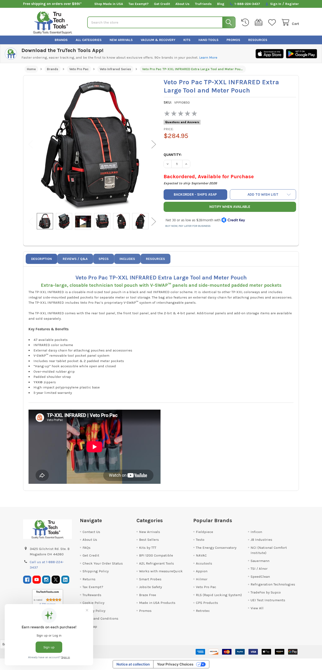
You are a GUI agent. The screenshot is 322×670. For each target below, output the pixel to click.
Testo (200, 539)
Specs (104, 259)
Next (153, 144)
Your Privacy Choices (175, 664)
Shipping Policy (96, 571)
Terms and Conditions (100, 618)
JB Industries (261, 539)
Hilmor (201, 579)
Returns (89, 579)
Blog (220, 4)
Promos (233, 40)
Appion (201, 571)
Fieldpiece (204, 532)
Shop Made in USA (108, 4)
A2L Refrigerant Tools (156, 563)
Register (292, 4)
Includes (127, 259)
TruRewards (92, 595)
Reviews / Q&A (75, 259)
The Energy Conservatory (216, 547)
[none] (92, 144)
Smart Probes (150, 579)
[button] (263, 194)
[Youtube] (37, 580)
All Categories (89, 40)
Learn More (208, 57)
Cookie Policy (93, 603)
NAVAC (201, 555)
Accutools (204, 563)
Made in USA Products (157, 603)
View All (257, 608)
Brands (61, 40)
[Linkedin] (65, 580)
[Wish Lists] (273, 22)
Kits (186, 40)
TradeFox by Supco (266, 592)
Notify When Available (229, 207)
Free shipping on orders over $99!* (52, 4)
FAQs (87, 547)
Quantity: (173, 155)
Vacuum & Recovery (158, 40)
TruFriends (203, 4)
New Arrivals (121, 40)
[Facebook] (27, 580)
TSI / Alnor (259, 568)
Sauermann (260, 561)
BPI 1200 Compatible (156, 555)
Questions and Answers (182, 122)
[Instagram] (46, 580)
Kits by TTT (147, 547)
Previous (30, 144)
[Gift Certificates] (259, 22)
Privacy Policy (94, 611)
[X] (56, 580)
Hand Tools (208, 40)
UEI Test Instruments (268, 600)
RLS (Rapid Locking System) (219, 595)
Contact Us (91, 532)
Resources (257, 40)
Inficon (256, 532)
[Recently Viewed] (246, 22)
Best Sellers (149, 539)
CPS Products (207, 603)
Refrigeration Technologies (273, 584)
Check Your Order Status (103, 563)
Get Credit (162, 4)
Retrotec (203, 611)
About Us (182, 4)
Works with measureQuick (161, 571)
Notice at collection (133, 664)
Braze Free (147, 595)
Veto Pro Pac (206, 587)
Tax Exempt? (138, 4)
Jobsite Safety (150, 587)
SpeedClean (260, 576)
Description (41, 259)
